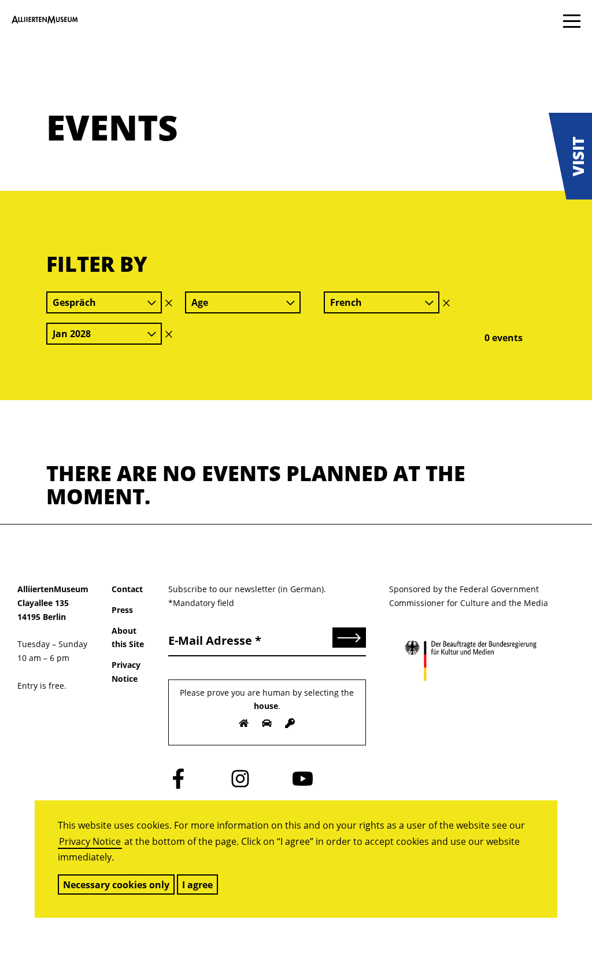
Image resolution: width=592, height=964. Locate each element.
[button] (570, 156)
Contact (127, 588)
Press (122, 609)
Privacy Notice (90, 841)
